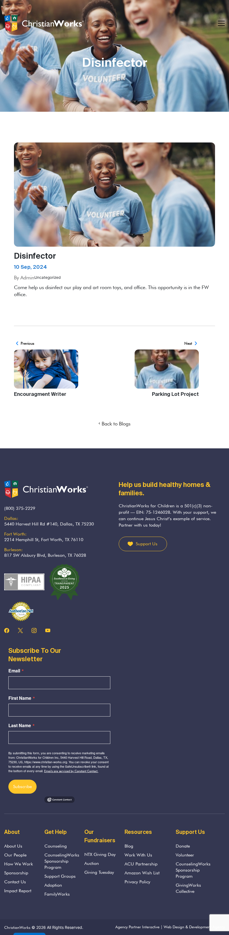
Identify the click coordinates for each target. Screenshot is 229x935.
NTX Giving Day (100, 854)
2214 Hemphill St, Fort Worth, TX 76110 (43, 539)
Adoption (53, 885)
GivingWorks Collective (188, 888)
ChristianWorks (17, 927)
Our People (15, 855)
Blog (129, 846)
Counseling (55, 846)
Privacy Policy (137, 881)
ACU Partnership (141, 864)
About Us (13, 846)
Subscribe (22, 786)
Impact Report (17, 890)
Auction (91, 863)
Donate (183, 846)
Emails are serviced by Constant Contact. (71, 771)
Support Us (147, 543)
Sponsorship (16, 872)
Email (14, 670)
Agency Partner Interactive (137, 927)
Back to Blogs (116, 424)
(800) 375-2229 (19, 508)
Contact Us (15, 881)
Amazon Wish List (142, 872)
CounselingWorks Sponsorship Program (61, 861)
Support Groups (60, 876)
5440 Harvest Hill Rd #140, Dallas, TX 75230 (49, 524)
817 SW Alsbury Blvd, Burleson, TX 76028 (45, 555)
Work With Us (138, 855)
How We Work (18, 864)
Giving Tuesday (99, 872)
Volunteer (185, 855)
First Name (19, 698)
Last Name (19, 725)
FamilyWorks (57, 894)
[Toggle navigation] (221, 23)
